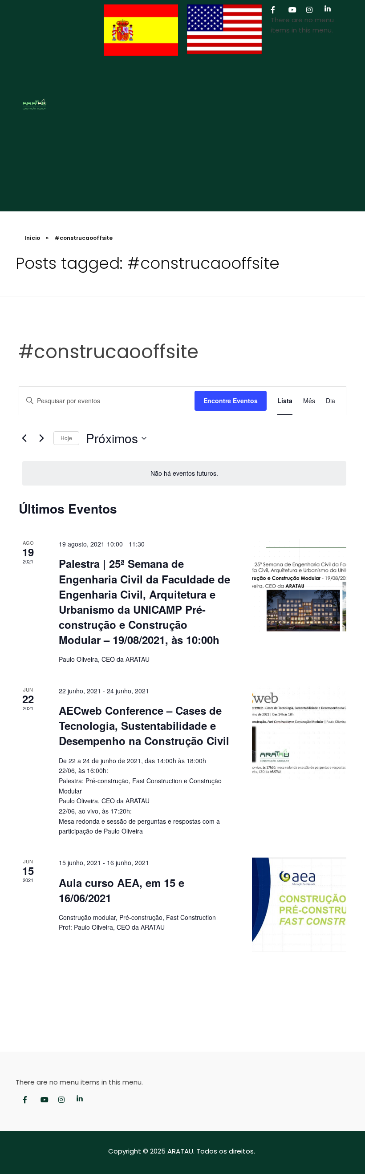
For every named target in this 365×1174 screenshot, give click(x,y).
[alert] (184, 473)
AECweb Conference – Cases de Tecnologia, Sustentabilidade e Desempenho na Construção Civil (144, 725)
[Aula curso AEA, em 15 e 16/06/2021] (299, 905)
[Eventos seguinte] (41, 438)
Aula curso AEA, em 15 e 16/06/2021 (121, 890)
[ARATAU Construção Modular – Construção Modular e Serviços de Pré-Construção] (57, 104)
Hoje (66, 437)
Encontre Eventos (230, 400)
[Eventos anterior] (24, 438)
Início (32, 238)
